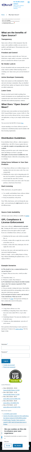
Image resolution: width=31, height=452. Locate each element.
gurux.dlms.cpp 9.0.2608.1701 (11, 398)
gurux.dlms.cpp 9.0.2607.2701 (11, 407)
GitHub (27, 216)
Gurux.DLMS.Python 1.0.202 (11, 394)
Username (4, 344)
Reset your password (9, 367)
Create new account (9, 365)
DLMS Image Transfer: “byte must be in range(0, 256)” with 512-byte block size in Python (14, 422)
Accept (8, 445)
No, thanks (17, 445)
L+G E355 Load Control (10, 413)
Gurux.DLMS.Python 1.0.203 (11, 390)
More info (6, 441)
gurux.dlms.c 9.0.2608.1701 (11, 403)
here (22, 123)
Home (3, 14)
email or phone (19, 329)
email (11, 298)
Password (4, 352)
